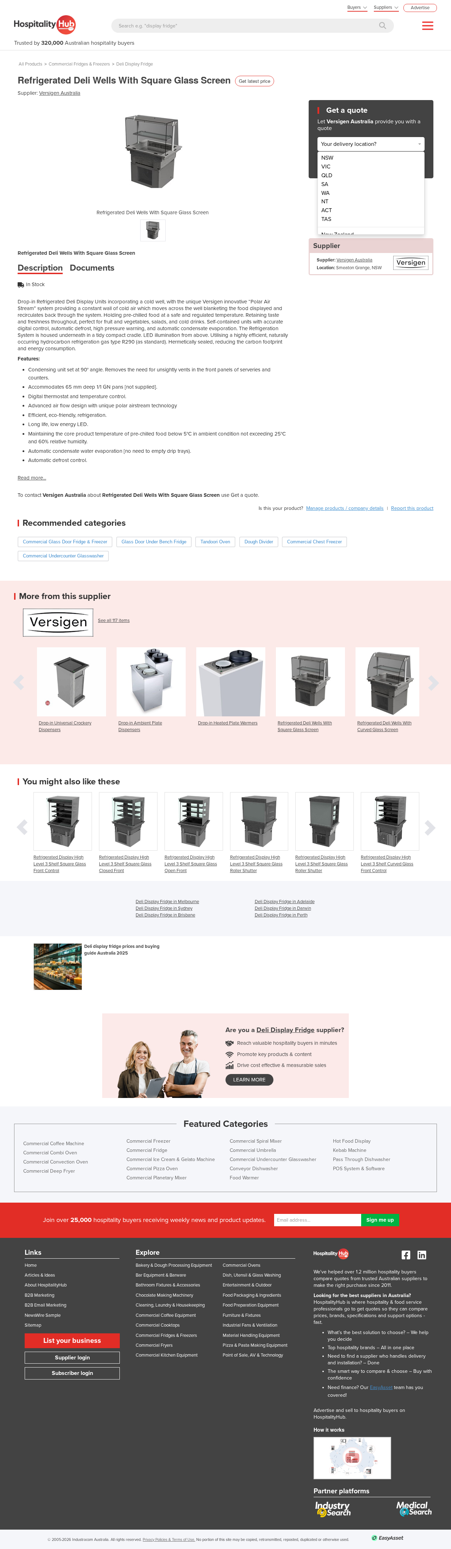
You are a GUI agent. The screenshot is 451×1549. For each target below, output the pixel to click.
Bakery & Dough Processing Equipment (174, 1265)
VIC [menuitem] (325, 166)
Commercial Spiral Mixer (256, 1141)
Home (31, 1265)
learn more (249, 1079)
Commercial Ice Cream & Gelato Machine (170, 1159)
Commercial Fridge (146, 1150)
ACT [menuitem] (326, 210)
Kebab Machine (349, 1150)
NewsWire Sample (43, 1315)
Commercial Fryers (154, 1345)
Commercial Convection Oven (55, 1162)
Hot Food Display (352, 1141)
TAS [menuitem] (326, 219)
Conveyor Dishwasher (254, 1169)
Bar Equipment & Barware (161, 1275)
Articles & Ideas (40, 1275)
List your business (72, 1341)
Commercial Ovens (241, 1265)
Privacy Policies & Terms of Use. (169, 1539)
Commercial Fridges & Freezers (79, 64)
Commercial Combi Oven (50, 1153)
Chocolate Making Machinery (164, 1295)
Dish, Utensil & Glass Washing (252, 1275)
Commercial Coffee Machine (53, 1144)
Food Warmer (244, 1178)
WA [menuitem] (325, 193)
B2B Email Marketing (45, 1305)
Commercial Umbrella (253, 1150)
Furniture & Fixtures (242, 1315)
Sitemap (33, 1325)
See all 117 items (114, 620)
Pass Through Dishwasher (361, 1159)
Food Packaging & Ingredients (252, 1295)
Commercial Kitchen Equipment (167, 1355)
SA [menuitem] (324, 184)
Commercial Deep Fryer (49, 1171)
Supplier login (72, 1357)
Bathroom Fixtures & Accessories (168, 1285)
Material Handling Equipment (251, 1335)
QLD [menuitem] (326, 175)
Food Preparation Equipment (251, 1305)
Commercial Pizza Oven (152, 1169)
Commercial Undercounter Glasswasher (273, 1159)
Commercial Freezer (148, 1141)
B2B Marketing (39, 1295)
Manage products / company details (345, 508)
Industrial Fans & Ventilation (250, 1325)
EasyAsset (381, 1387)
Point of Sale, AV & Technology (253, 1355)
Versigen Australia (59, 93)
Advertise (420, 8)
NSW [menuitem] (327, 157)
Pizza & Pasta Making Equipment (255, 1345)
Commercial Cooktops (158, 1325)
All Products (30, 64)
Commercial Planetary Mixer (156, 1178)
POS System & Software (359, 1169)
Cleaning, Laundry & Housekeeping (170, 1305)
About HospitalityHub (46, 1285)
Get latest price (254, 81)
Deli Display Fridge (134, 64)
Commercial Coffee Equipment (166, 1315)
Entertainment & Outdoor (247, 1285)
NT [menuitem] (324, 201)
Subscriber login (72, 1373)
